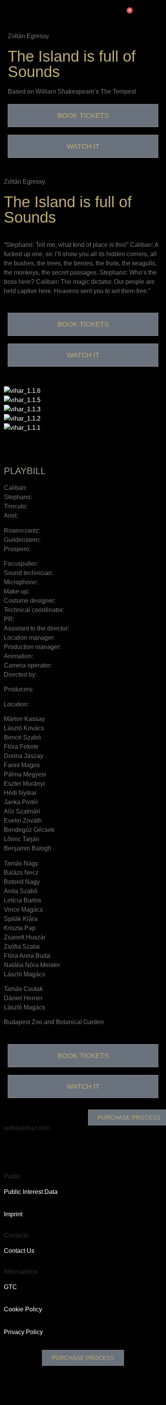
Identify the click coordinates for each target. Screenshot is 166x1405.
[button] (83, 437)
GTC (10, 1287)
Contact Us (19, 1250)
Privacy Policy (23, 1332)
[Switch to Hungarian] (81, 11)
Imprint (13, 1214)
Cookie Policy (23, 1309)
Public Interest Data (31, 1192)
